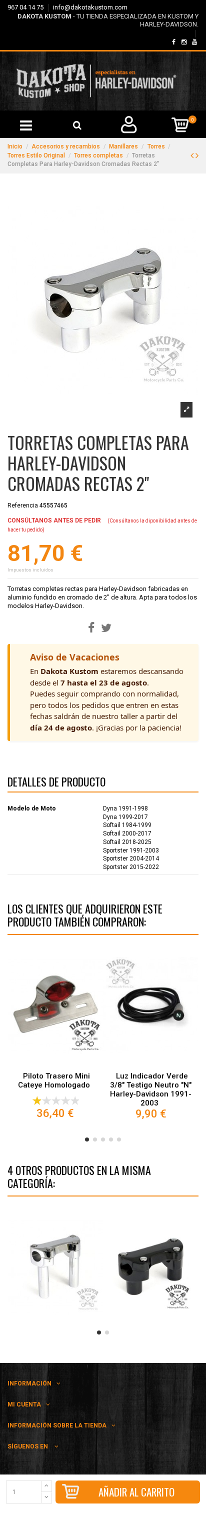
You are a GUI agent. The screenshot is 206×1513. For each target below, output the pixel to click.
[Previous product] (193, 155)
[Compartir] (91, 628)
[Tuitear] (106, 628)
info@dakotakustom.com (90, 7)
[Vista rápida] (56, 1064)
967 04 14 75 (26, 7)
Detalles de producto (57, 784)
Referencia (23, 505)
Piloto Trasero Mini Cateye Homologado (54, 1081)
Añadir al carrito (136, 1492)
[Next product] (197, 155)
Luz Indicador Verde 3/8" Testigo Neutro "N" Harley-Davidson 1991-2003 (151, 1090)
